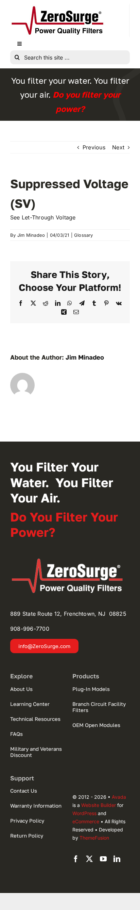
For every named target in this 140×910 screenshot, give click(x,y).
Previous (94, 147)
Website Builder (98, 805)
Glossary (83, 235)
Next (118, 147)
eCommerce (85, 821)
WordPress (84, 813)
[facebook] (75, 859)
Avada (119, 797)
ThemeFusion (94, 838)
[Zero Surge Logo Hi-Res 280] (57, 6)
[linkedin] (116, 859)
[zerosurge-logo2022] (70, 560)
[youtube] (103, 859)
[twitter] (89, 859)
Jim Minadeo (31, 235)
